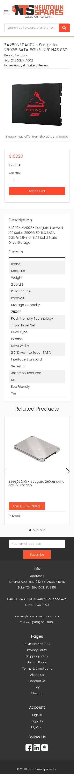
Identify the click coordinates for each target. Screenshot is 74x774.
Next (68, 471)
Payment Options (37, 644)
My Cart (37, 727)
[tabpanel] (37, 470)
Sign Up (37, 721)
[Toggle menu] (6, 11)
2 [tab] (34, 530)
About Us (37, 674)
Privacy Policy (37, 650)
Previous (5, 471)
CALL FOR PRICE (27, 506)
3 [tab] (37, 530)
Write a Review (38, 65)
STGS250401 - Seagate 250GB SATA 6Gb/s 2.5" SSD (36, 483)
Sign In (37, 715)
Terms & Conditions (37, 668)
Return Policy (37, 662)
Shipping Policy (37, 656)
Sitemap (37, 693)
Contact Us (37, 681)
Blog (37, 687)
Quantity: (15, 172)
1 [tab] (30, 530)
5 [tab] (44, 530)
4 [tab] (41, 530)
